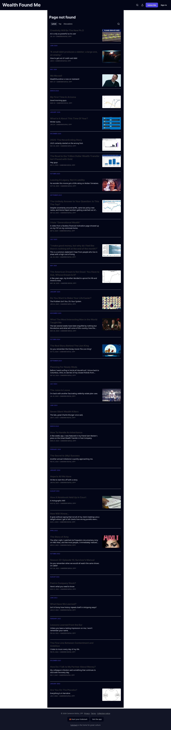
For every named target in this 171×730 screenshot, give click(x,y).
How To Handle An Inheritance (66, 432)
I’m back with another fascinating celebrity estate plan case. (74, 393)
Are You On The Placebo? (63, 690)
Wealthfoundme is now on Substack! (64, 79)
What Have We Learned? (63, 604)
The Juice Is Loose (60, 390)
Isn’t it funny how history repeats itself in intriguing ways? (73, 607)
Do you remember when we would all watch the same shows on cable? (74, 564)
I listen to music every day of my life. (65, 649)
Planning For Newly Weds (63, 367)
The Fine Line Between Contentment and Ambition (71, 644)
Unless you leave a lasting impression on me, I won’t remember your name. (71, 629)
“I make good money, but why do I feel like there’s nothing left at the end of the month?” (74, 247)
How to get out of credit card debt (63, 58)
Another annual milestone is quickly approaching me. (71, 459)
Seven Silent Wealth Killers (64, 411)
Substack (73, 725)
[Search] (137, 5)
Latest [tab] (54, 24)
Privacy (87, 713)
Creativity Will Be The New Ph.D (67, 30)
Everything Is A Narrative (60, 693)
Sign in (164, 5)
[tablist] (62, 24)
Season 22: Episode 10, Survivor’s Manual (72, 560)
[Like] (51, 106)
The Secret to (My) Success (65, 455)
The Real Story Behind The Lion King (69, 345)
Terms (93, 713)
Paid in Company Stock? (63, 583)
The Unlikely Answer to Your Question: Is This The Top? (74, 203)
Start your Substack (79, 719)
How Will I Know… (59, 513)
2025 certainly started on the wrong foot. (66, 143)
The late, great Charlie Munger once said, (66, 415)
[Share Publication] (142, 5)
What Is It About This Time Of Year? (69, 118)
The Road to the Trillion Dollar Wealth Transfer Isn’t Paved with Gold (74, 157)
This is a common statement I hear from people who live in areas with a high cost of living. (73, 253)
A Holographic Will (57, 500)
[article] (85, 35)
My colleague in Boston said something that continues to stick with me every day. (73, 671)
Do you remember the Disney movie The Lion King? (71, 349)
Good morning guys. (58, 100)
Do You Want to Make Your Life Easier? (70, 298)
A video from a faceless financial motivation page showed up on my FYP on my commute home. (74, 227)
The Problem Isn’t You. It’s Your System (65, 301)
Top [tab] (60, 24)
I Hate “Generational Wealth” (65, 222)
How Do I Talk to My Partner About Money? (73, 666)
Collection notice (103, 713)
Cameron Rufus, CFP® (64, 36)
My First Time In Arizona (63, 97)
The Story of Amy (59, 537)
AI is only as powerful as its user (63, 33)
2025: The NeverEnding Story (66, 140)
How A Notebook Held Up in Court (68, 497)
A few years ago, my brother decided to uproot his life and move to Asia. (73, 279)
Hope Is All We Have (60, 476)
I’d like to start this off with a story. (64, 480)
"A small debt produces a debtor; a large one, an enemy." (74, 53)
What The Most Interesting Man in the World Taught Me (73, 321)
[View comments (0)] (67, 106)
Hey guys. (54, 162)
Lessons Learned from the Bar (66, 625)
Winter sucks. (55, 122)
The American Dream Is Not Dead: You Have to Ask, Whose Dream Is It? (74, 273)
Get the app (97, 719)
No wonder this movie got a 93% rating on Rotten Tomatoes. (74, 183)
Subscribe (152, 5)
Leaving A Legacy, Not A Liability (67, 180)
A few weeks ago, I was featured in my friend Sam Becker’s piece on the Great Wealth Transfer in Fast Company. (73, 437)
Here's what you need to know (62, 586)
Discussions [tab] (68, 24)
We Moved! (56, 75)
